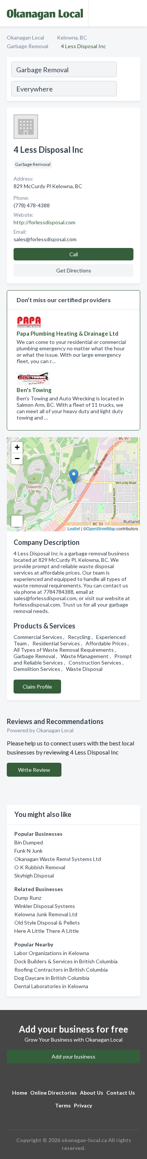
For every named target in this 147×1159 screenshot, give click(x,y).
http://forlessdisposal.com (44, 222)
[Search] (128, 80)
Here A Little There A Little (46, 931)
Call (73, 254)
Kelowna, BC (72, 37)
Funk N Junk (28, 850)
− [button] (17, 458)
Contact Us (120, 1092)
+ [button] (17, 447)
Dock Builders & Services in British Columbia (66, 961)
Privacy (83, 1105)
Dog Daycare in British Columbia (51, 978)
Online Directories (53, 1092)
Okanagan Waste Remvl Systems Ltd (57, 859)
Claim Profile (37, 686)
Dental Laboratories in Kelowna (51, 986)
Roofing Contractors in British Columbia (61, 969)
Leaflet (73, 528)
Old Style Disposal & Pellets (47, 922)
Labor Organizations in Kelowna (51, 953)
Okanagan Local (25, 37)
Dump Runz (27, 897)
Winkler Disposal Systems (44, 906)
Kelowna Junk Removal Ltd (45, 914)
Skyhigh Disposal (34, 875)
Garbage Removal (27, 46)
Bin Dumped (28, 842)
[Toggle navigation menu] (136, 13)
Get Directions (73, 270)
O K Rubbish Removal (39, 867)
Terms (63, 1105)
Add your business (73, 1056)
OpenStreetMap (100, 528)
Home (19, 1092)
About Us (91, 1092)
